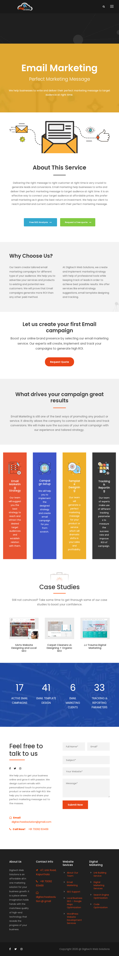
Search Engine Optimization (101, 896)
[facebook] (10, 768)
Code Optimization (101, 906)
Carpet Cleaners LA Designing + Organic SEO (59, 648)
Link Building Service (100, 874)
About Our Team (72, 874)
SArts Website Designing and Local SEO (24, 648)
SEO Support (73, 891)
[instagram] (20, 768)
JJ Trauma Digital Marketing (95, 646)
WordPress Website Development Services (74, 918)
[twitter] (15, 768)
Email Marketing (72, 884)
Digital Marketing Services (99, 885)
